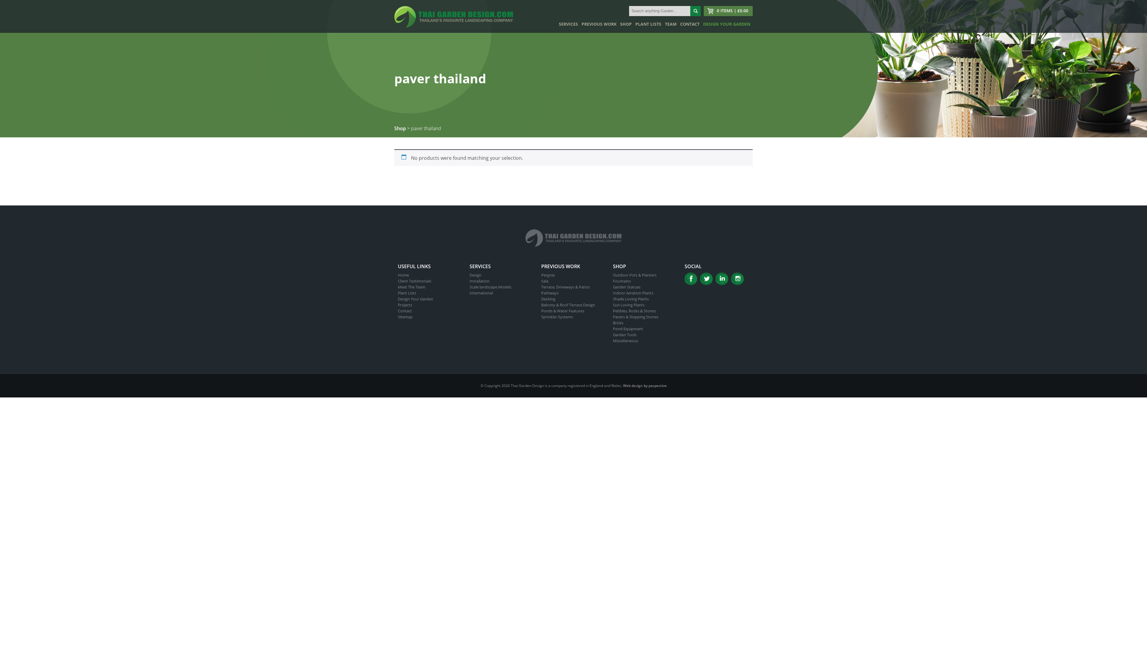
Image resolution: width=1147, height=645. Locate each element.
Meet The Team (411, 287)
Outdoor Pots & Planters (635, 275)
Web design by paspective (645, 385)
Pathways (550, 293)
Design (476, 275)
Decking (548, 299)
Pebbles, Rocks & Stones (634, 311)
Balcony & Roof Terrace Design (568, 305)
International (481, 293)
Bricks (618, 322)
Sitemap (405, 317)
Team (671, 24)
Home (403, 275)
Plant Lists (648, 24)
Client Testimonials (414, 281)
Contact (690, 24)
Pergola (548, 275)
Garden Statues (626, 287)
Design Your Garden (726, 24)
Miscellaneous (625, 340)
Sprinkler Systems (557, 317)
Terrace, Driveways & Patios (565, 287)
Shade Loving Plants (631, 299)
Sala (544, 281)
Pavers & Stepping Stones (635, 317)
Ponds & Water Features (562, 311)
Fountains (622, 281)
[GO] (695, 11)
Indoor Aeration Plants (633, 293)
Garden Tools (625, 334)
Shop (626, 24)
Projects (405, 305)
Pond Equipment (628, 328)
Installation (480, 281)
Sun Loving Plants (629, 305)
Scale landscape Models (490, 287)
